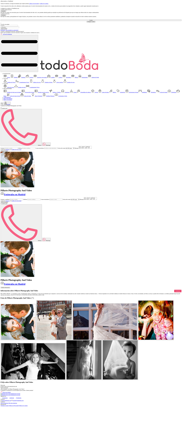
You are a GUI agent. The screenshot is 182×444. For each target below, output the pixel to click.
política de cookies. (44, 3)
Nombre (2, 148)
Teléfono (20, 148)
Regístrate (3, 30)
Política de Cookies (23, 405)
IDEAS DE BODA (7, 98)
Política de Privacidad (14, 405)
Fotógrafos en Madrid (14, 194)
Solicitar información (5, 287)
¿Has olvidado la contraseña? (11, 30)
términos (8, 149)
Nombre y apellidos (5, 199)
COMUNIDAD (7, 97)
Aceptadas (3, 11)
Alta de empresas (4, 403)
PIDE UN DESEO (7, 99)
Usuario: (2, 25)
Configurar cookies (91, 21)
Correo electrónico (40, 148)
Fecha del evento (61, 148)
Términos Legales (5, 405)
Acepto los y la (11, 149)
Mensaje (76, 148)
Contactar (178, 291)
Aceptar (91, 20)
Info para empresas (13, 403)
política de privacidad (34, 3)
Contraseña (3, 27)
